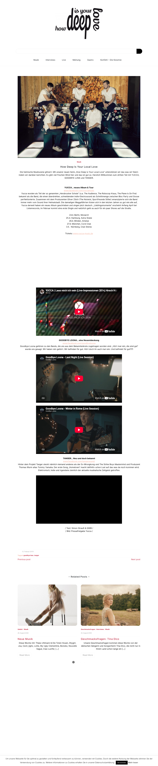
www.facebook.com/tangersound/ (79, 461)
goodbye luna (28, 555)
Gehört (20, 629)
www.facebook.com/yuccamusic (79, 190)
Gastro (90, 60)
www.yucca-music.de (83, 233)
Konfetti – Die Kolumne (110, 60)
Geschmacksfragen (88, 629)
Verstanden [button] (121, 763)
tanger (36, 555)
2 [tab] (77, 662)
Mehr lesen (133, 762)
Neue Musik (25, 638)
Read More (25, 655)
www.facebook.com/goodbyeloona (79, 343)
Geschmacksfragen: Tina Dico (100, 638)
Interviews (50, 60)
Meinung (76, 60)
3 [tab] (81, 662)
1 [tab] (73, 662)
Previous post (24, 559)
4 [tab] (84, 662)
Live (64, 60)
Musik (36, 60)
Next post (135, 559)
